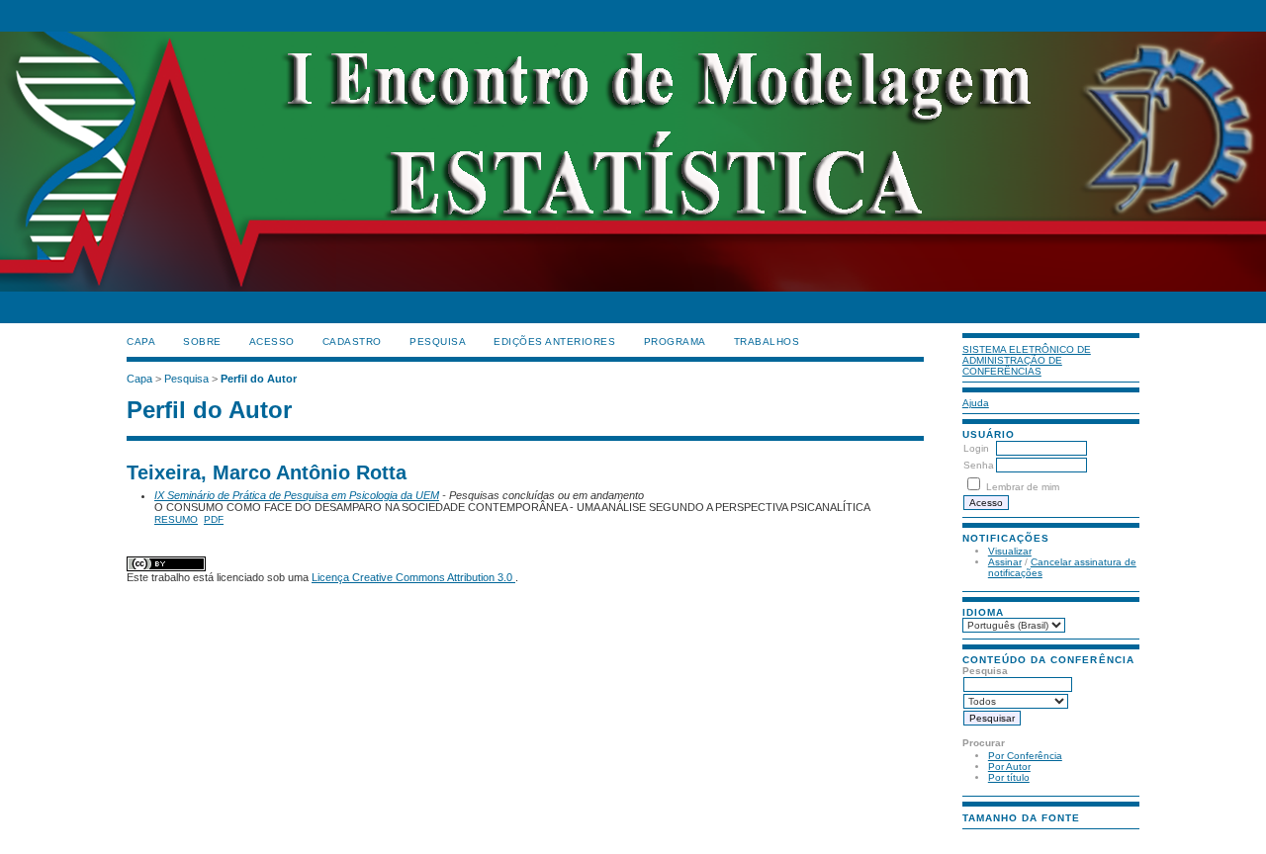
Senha (978, 465)
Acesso (272, 341)
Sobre (202, 341)
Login (976, 448)
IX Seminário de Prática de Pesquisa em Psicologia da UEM (296, 495)
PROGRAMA (675, 341)
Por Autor (1009, 766)
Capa (141, 341)
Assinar (1005, 561)
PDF (214, 519)
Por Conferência (1025, 755)
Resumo (176, 519)
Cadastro (352, 341)
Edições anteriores (554, 341)
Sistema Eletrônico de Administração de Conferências (1026, 360)
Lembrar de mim (1022, 486)
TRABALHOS (767, 341)
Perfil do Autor (259, 378)
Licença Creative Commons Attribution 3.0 (413, 577)
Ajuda (975, 402)
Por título (1009, 777)
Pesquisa (437, 341)
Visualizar (1010, 551)
